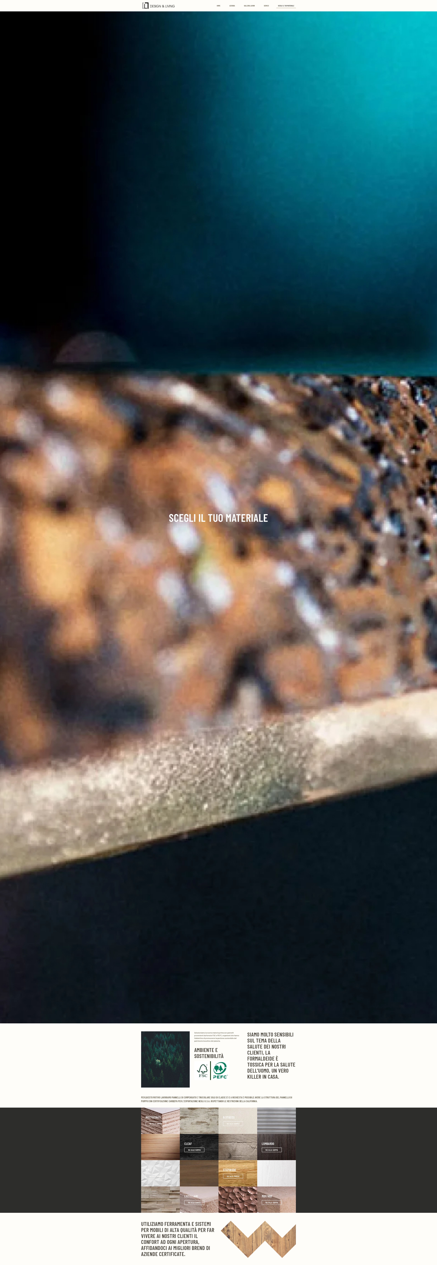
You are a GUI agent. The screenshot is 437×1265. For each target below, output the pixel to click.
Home (218, 6)
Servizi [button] (266, 6)
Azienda (232, 6)
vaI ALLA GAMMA (155, 1123)
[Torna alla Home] (158, 5)
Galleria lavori (249, 6)
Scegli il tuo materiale (286, 6)
